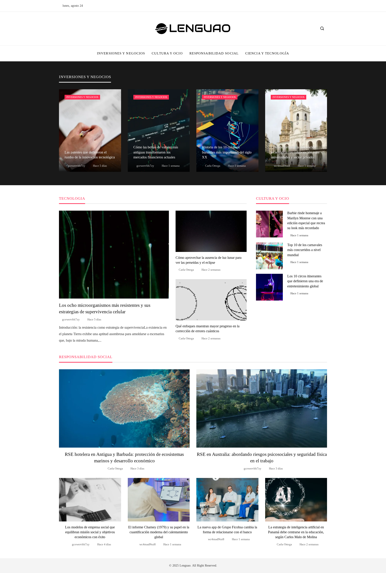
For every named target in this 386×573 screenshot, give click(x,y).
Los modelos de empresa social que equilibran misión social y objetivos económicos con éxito (90, 532)
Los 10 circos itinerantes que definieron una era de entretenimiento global (305, 281)
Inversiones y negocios (82, 97)
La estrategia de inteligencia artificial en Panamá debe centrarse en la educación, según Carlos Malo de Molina (296, 532)
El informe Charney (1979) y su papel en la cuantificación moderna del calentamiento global (158, 532)
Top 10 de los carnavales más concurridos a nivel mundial (304, 250)
